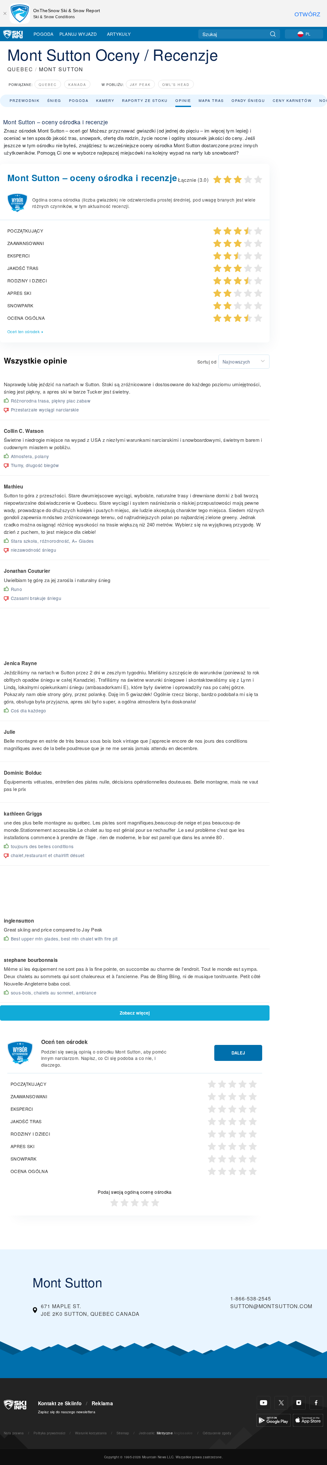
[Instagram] (299, 1403)
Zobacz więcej (135, 1013)
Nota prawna (14, 1432)
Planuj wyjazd (78, 34)
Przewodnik (25, 100)
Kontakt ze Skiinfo (60, 1403)
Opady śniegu (248, 100)
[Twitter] (281, 1403)
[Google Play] (273, 1419)
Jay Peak (140, 84)
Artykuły (119, 34)
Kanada (77, 84)
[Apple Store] (308, 1419)
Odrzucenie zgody (217, 1432)
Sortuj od (207, 361)
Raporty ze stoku (145, 100)
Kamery (105, 100)
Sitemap (123, 1432)
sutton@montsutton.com (271, 1306)
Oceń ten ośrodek (23, 331)
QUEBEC (20, 69)
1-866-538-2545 (250, 1298)
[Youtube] (263, 1403)
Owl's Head (176, 84)
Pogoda (43, 34)
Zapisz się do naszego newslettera (66, 1411)
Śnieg (54, 100)
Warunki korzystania (91, 1432)
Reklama (102, 1403)
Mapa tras (211, 100)
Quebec (48, 84)
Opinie (183, 100)
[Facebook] (316, 1403)
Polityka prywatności (49, 1432)
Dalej (238, 1053)
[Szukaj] (273, 34)
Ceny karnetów (292, 100)
